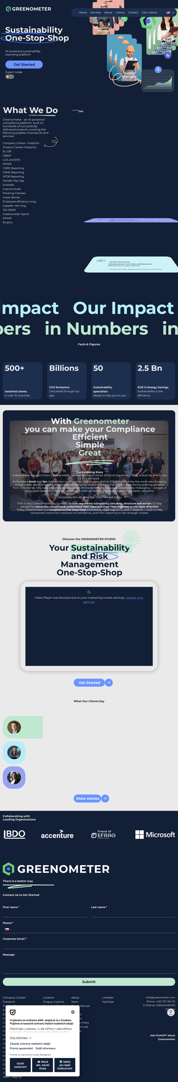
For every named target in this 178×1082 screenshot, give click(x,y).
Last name (99, 907)
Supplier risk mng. (14, 205)
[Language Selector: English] (170, 12)
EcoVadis (8, 184)
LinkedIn (108, 997)
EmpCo (8, 222)
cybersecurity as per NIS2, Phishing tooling (131, 220)
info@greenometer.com (160, 997)
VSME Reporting (13, 172)
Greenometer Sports (16, 214)
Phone (8, 923)
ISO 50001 (9, 209)
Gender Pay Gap (13, 180)
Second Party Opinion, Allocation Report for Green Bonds (130, 264)
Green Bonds (11, 197)
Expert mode (9, 72)
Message (9, 954)
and (38, 481)
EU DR (7, 151)
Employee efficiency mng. (19, 201)
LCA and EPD (11, 159)
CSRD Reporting (13, 168)
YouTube (108, 1001)
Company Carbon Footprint (21, 143)
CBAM (7, 155)
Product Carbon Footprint (19, 147)
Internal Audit (12, 189)
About (75, 997)
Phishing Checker (14, 193)
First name (11, 907)
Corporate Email (15, 938)
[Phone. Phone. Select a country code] (8, 929)
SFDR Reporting (13, 176)
